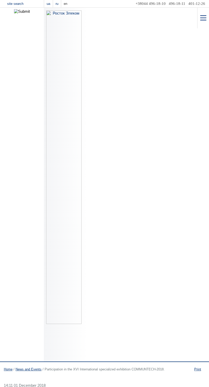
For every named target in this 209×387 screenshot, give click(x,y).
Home (8, 369)
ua (48, 4)
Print (197, 369)
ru (57, 4)
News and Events (29, 369)
